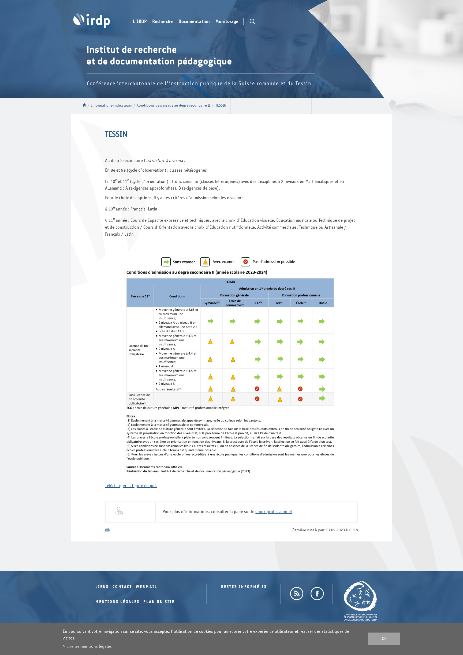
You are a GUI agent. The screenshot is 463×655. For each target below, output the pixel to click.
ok (384, 639)
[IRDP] (91, 20)
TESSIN (220, 105)
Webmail (146, 587)
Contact (122, 587)
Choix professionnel (273, 511)
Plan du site (159, 602)
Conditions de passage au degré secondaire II (173, 105)
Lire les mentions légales (89, 646)
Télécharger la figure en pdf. (131, 485)
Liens (102, 587)
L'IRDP (140, 21)
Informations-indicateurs (111, 105)
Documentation (194, 21)
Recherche (162, 21)
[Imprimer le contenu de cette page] (107, 530)
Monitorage (226, 21)
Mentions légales (117, 602)
